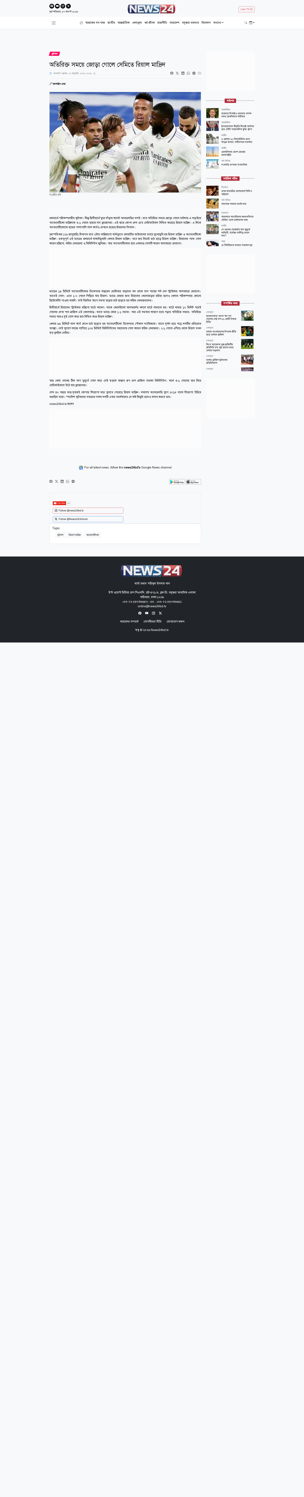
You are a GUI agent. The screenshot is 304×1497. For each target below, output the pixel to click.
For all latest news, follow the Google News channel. (127, 467)
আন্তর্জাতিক (123, 23)
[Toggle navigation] (53, 23)
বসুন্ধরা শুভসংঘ (190, 23)
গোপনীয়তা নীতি (152, 622)
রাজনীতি (162, 23)
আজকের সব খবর (95, 23)
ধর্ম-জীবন (149, 23)
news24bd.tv (58, 404)
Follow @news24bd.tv (71, 510)
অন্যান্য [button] (217, 23)
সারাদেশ (174, 23)
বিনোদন (206, 23)
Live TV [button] (245, 9)
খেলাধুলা (137, 23)
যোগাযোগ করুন (175, 622)
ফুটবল (60, 535)
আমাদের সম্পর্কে (129, 622)
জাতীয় (111, 23)
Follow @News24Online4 (73, 519)
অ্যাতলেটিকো (92, 535)
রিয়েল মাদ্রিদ (75, 535)
